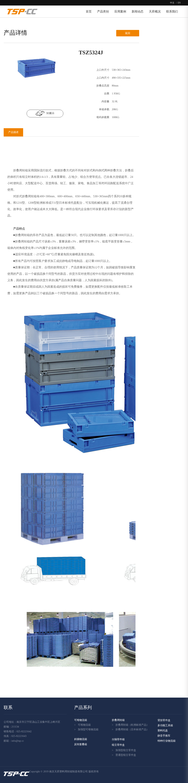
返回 (127, 33)
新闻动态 (137, 11)
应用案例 (120, 11)
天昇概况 (155, 11)
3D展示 (50, 113)
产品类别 (103, 11)
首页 (89, 11)
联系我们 (172, 11)
